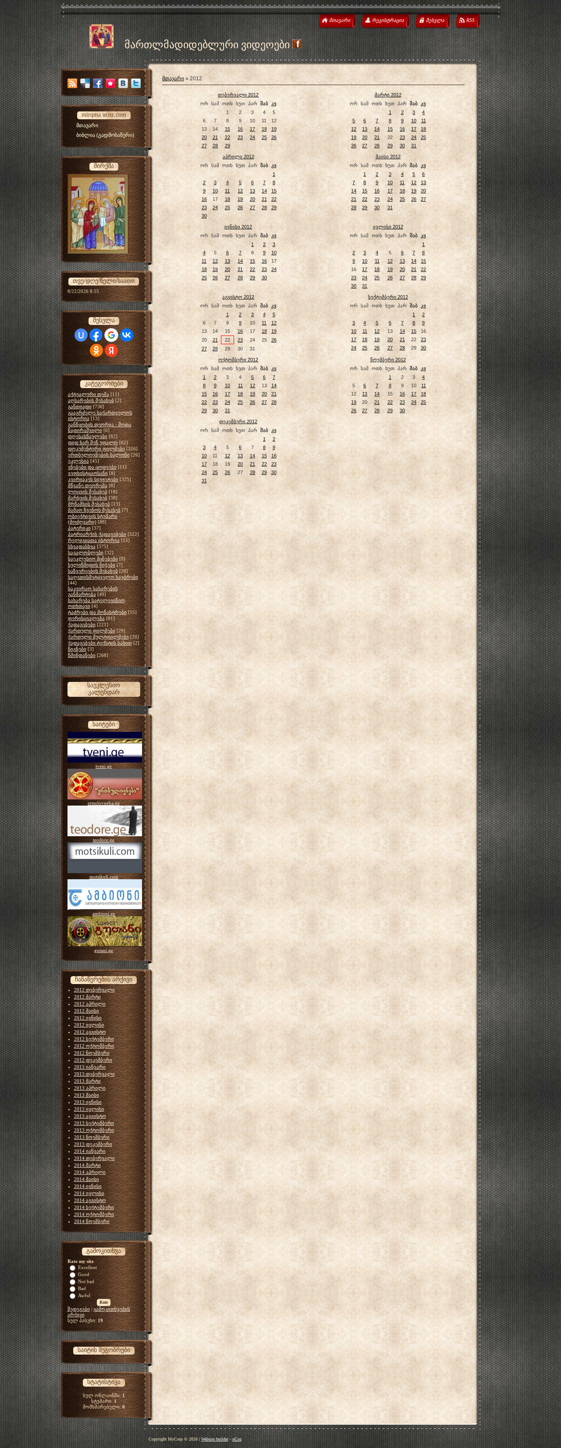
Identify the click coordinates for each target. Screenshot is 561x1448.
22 (227, 137)
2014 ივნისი (88, 1186)
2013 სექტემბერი (94, 1123)
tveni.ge (104, 766)
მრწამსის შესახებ (89, 503)
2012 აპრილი (90, 1003)
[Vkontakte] (123, 83)
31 (413, 145)
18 (264, 129)
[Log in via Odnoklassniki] (96, 350)
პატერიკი (79, 528)
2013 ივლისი (89, 1109)
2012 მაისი (86, 1010)
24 (252, 137)
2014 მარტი (87, 1165)
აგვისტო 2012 (238, 297)
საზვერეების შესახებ (93, 571)
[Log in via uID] (81, 335)
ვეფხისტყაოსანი (88, 473)
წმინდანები (82, 655)
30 (402, 145)
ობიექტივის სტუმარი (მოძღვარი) (92, 519)
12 (353, 129)
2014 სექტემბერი (94, 1207)
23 (240, 137)
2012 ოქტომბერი (94, 1046)
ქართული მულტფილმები (98, 636)
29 (227, 145)
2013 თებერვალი (94, 1074)
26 (274, 137)
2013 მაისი (86, 1095)
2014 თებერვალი (94, 1158)
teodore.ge (103, 839)
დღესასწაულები (87, 436)
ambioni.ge (103, 913)
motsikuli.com (103, 876)
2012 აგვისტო (90, 1031)
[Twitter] (136, 83)
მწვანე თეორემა (87, 485)
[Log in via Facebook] (96, 335)
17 (252, 129)
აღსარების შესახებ (91, 400)
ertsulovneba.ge (104, 803)
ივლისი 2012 (388, 226)
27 (204, 145)
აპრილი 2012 (238, 156)
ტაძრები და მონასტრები (97, 612)
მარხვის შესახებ (87, 497)
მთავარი (173, 78)
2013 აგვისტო (90, 1116)
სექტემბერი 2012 (388, 297)
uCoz (236, 1439)
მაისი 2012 (388, 156)
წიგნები (77, 649)
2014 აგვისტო (90, 1200)
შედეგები (78, 1309)
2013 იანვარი (90, 1067)
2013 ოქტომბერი (94, 1130)
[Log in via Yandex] (111, 350)
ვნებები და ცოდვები (92, 467)
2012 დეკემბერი (93, 1060)
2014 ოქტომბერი (94, 1214)
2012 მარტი (87, 996)
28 (215, 145)
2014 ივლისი (89, 1193)
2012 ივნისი (88, 1017)
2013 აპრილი (90, 1088)
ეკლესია (78, 461)
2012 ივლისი (89, 1024)
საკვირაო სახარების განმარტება (93, 591)
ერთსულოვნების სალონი (99, 454)
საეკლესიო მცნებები (93, 558)
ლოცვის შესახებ (87, 491)
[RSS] (72, 83)
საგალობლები (85, 552)
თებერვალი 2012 (238, 94)
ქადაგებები (82, 624)
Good (83, 1274)
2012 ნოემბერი (92, 1053)
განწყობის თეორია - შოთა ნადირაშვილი (99, 427)
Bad (82, 1288)
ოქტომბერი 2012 (238, 359)
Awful (84, 1295)
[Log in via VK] (126, 335)
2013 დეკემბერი (93, 1144)
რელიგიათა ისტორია (94, 540)
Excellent (87, 1267)
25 (264, 137)
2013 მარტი (87, 1081)
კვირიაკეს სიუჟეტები (93, 479)
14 (377, 129)
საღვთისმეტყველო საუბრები (103, 577)
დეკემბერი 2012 (238, 421)
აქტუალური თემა (88, 394)
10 (413, 120)
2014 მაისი (86, 1179)
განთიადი (80, 406)
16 (240, 129)
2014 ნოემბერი (92, 1221)
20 (204, 137)
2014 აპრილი (90, 1172)
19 (274, 129)
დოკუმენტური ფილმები (96, 448)
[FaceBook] (98, 83)
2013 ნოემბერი (92, 1137)
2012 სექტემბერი (94, 1038)
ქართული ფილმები (91, 630)
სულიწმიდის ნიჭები (91, 564)
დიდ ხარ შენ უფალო (93, 442)
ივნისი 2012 (238, 226)
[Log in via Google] (111, 335)
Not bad (86, 1281)
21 (215, 137)
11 (423, 120)
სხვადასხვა (82, 546)
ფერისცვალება (86, 618)
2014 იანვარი (90, 1151)
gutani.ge (103, 950)
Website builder (214, 1439)
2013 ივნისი (88, 1102)
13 (364, 129)
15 (227, 129)
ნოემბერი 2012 (388, 359)
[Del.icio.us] (85, 83)
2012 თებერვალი (94, 989)
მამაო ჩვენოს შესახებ (94, 510)
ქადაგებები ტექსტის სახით (100, 643)
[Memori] (110, 83)
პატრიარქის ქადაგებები (97, 534)
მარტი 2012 (388, 94)
